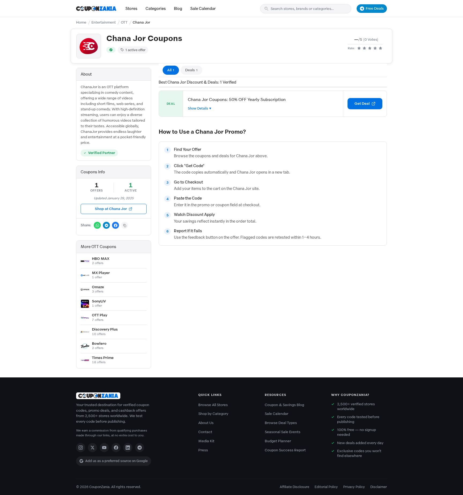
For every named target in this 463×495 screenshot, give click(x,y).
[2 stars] (364, 48)
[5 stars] (380, 48)
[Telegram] (139, 447)
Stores (131, 8)
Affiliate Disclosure (294, 487)
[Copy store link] (124, 225)
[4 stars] (375, 48)
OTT (124, 22)
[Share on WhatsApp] (97, 225)
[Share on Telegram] (106, 225)
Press (203, 450)
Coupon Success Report (285, 450)
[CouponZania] (132, 395)
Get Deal (362, 104)
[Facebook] (116, 447)
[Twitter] (92, 447)
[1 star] (359, 48)
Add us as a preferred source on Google (116, 461)
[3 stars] (369, 48)
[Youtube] (104, 447)
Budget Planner (278, 441)
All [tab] (170, 70)
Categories (155, 8)
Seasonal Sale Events (282, 432)
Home (81, 22)
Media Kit (206, 441)
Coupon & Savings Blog (284, 405)
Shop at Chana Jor (111, 209)
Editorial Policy (326, 487)
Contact (205, 432)
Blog (178, 8)
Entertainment (103, 22)
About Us (206, 423)
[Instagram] (80, 447)
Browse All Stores (213, 405)
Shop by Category (213, 414)
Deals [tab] (191, 70)
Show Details (198, 108)
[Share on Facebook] (115, 225)
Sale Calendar (203, 8)
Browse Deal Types (281, 423)
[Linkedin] (127, 447)
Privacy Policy (354, 487)
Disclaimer (378, 487)
